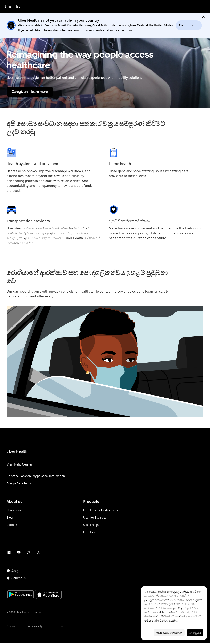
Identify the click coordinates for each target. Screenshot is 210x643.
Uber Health (15, 6)
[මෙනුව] (204, 6)
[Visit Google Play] (20, 594)
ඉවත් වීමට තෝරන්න (169, 632)
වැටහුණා (195, 632)
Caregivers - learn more (30, 92)
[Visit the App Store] (48, 595)
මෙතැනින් (150, 620)
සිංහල (15, 570)
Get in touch (189, 25)
